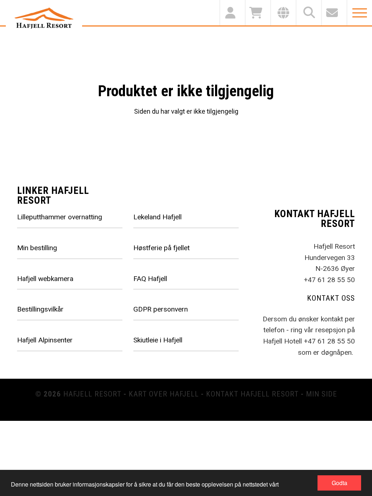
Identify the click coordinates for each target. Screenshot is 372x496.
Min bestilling (37, 248)
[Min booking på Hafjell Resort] (232, 12)
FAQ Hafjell (150, 279)
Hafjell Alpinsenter (45, 340)
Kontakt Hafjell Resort (252, 394)
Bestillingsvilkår (40, 309)
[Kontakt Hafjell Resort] (334, 12)
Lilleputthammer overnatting (59, 217)
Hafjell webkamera (45, 279)
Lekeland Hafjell (157, 217)
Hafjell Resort (92, 394)
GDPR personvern (160, 309)
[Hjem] (44, 18)
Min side (321, 394)
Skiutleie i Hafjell (157, 340)
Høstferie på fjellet (161, 248)
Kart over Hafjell (164, 394)
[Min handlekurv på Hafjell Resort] (257, 12)
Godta (339, 483)
